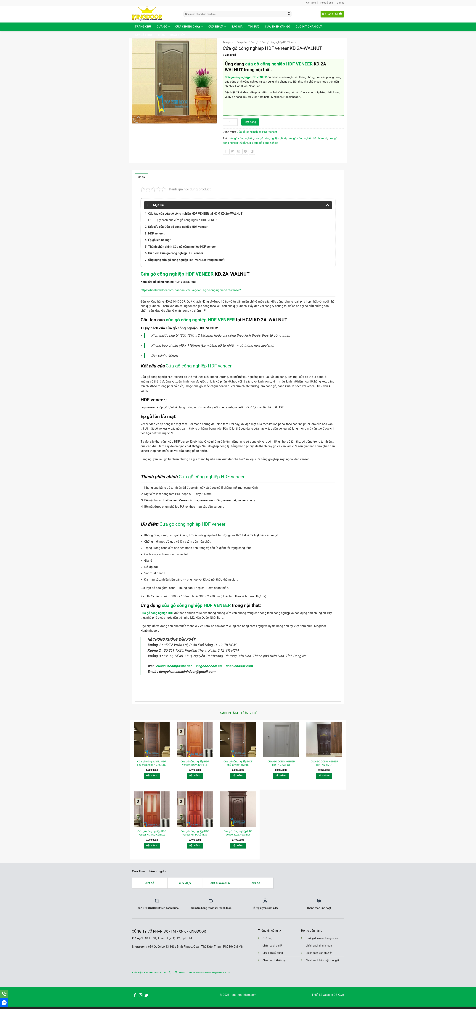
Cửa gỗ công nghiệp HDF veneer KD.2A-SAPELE (195, 763)
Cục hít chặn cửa (309, 26)
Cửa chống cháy (187, 26)
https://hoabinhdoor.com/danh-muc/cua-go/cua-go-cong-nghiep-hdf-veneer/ (191, 290)
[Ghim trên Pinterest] (245, 152)
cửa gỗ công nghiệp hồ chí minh (307, 138)
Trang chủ (143, 26)
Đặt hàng (250, 122)
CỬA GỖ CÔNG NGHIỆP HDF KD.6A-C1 (324, 763)
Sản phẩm (242, 42)
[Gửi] (289, 14)
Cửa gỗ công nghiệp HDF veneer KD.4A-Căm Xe (195, 833)
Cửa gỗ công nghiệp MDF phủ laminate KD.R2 (238, 763)
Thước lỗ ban (326, 2)
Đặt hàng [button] (151, 776)
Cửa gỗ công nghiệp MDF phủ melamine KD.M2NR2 (151, 763)
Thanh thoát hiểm (171, 35)
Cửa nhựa (215, 26)
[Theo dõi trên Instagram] (140, 995)
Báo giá (237, 26)
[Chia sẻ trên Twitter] (232, 152)
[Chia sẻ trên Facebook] (226, 152)
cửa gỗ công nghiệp (241, 138)
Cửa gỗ (162, 26)
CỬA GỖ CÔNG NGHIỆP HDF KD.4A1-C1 (281, 763)
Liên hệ (340, 2)
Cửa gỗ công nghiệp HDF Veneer (279, 42)
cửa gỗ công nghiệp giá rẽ (271, 138)
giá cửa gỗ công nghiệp (263, 142)
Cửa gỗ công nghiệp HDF (157, 613)
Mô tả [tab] (141, 177)
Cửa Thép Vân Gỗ (277, 26)
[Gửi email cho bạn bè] (239, 152)
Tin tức (253, 26)
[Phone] (4, 994)
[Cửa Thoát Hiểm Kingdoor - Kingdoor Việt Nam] (155, 14)
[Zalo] (4, 1002)
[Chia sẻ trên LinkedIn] (252, 152)
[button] (332, 14)
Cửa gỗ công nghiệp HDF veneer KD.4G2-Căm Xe (151, 833)
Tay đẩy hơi (143, 35)
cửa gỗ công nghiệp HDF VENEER (279, 64)
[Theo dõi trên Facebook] (135, 995)
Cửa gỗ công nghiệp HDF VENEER (246, 77)
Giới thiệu (311, 2)
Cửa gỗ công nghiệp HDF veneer (198, 366)
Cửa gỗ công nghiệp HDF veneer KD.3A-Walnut (238, 833)
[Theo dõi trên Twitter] (146, 995)
